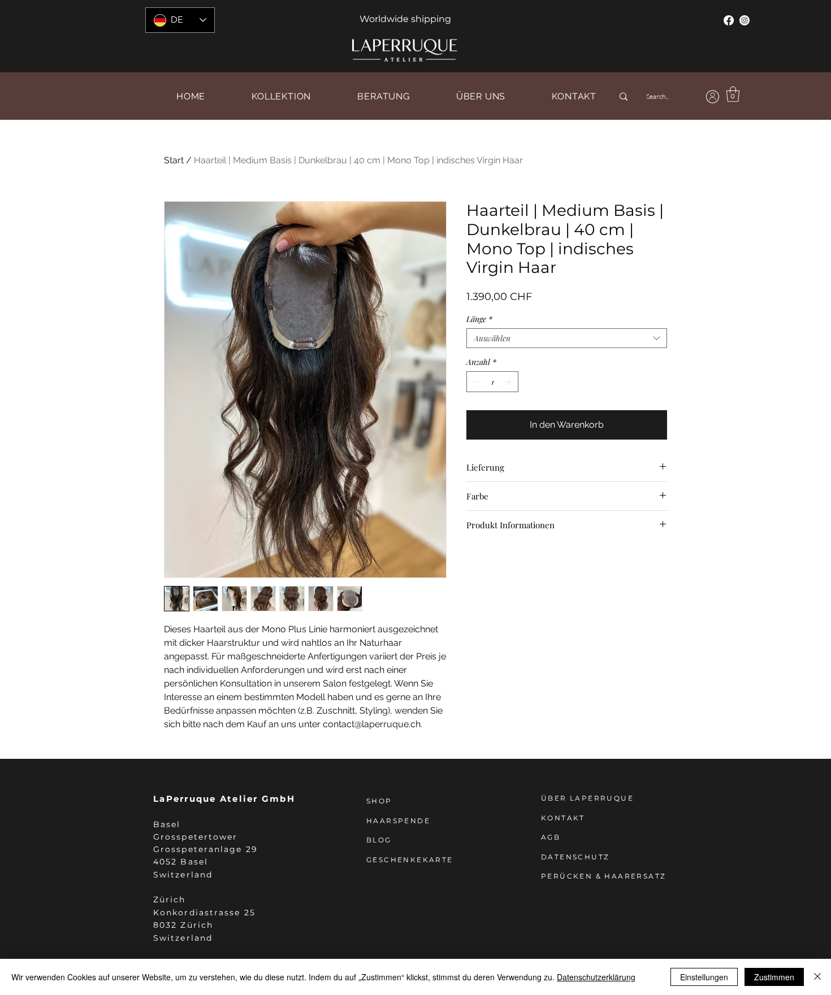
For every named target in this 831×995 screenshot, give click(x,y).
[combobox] (566, 338)
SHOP (379, 801)
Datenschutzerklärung (596, 977)
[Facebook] (729, 20)
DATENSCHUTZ (575, 857)
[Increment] (510, 382)
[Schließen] (817, 977)
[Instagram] (744, 20)
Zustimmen (774, 977)
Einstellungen (704, 977)
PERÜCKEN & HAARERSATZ (603, 876)
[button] (732, 94)
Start (174, 160)
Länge (479, 319)
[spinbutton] (492, 382)
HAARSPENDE (398, 820)
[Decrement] (475, 382)
